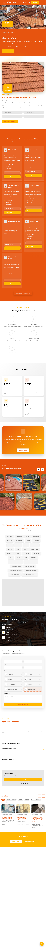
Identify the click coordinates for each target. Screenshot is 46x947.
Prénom (25, 658)
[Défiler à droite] (42, 469)
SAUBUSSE (26, 553)
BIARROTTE (36, 536)
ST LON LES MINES (16, 566)
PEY (25, 549)
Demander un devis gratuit (10, 121)
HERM (28, 540)
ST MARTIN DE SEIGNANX (15, 570)
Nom (5, 658)
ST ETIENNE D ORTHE (31, 561)
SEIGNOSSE (36, 553)
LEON (9, 545)
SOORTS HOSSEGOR (22, 557)
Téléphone (6, 664)
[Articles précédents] (39, 796)
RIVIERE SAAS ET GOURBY (13, 553)
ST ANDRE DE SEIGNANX (16, 561)
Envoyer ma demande (23, 704)
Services (7, 32)
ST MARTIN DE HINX (29, 566)
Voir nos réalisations (29, 841)
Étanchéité (20, 799)
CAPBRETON (19, 540)
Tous (3, 799)
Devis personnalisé (23, 450)
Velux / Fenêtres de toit (35, 799)
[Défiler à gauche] (38, 469)
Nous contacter (23, 779)
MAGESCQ (17, 545)
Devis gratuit (34, 2)
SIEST (11, 557)
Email (24, 664)
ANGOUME (9, 536)
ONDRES (10, 549)
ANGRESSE (19, 536)
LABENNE (36, 540)
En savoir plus (9, 176)
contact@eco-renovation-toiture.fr (12, 634)
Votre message (7, 693)
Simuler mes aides (8, 51)
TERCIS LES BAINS (14, 574)
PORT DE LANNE (34, 549)
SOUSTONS (33, 557)
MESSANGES (35, 545)
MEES (25, 545)
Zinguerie (27, 799)
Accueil (3, 32)
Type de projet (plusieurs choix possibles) (12, 670)
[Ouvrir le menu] (42, 2)
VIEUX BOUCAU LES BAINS (29, 574)
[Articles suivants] (43, 796)
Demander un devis (9, 172)
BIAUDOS (9, 540)
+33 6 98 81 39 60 (26, 2)
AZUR (27, 536)
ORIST (18, 549)
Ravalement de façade (11, 799)
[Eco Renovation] (42, 944)
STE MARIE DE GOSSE (31, 570)
